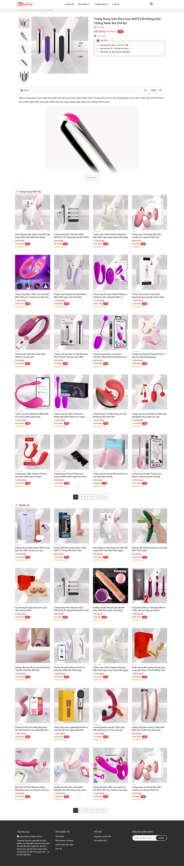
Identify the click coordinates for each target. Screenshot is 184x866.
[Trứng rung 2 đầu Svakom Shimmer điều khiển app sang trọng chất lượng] (110, 212)
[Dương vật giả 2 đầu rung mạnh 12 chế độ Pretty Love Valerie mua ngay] (110, 765)
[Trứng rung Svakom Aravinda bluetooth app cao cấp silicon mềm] (149, 272)
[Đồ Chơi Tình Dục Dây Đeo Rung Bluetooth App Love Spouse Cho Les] (32, 765)
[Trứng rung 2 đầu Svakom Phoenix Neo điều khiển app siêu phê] (32, 451)
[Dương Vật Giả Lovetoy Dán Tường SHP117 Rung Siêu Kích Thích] (71, 525)
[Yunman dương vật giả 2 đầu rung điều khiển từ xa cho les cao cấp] (110, 705)
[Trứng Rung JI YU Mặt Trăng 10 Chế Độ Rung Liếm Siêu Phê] (110, 392)
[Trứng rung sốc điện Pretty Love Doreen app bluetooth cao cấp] (149, 451)
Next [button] (85, 45)
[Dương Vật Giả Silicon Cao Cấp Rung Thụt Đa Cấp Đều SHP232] (32, 645)
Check (161, 838)
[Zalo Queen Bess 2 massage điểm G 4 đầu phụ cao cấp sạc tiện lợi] (149, 585)
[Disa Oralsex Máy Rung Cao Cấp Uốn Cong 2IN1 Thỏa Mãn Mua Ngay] (32, 212)
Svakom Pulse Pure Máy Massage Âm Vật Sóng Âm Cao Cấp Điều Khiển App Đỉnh (32, 730)
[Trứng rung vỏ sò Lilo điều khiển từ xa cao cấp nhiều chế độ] (110, 451)
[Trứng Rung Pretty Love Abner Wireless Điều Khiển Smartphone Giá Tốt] (110, 332)
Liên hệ (58, 848)
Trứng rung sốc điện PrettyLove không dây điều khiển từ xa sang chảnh (69, 417)
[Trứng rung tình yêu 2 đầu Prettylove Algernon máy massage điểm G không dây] (110, 272)
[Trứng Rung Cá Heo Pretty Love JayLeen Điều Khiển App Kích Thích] (71, 451)
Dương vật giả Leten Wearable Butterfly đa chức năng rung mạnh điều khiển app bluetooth (70, 790)
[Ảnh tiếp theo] (24, 80)
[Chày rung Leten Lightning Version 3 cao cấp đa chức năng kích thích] (71, 705)
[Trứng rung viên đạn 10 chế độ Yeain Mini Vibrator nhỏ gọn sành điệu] (71, 332)
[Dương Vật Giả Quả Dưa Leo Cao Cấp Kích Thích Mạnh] (149, 525)
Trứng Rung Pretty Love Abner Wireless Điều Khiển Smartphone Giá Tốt (110, 357)
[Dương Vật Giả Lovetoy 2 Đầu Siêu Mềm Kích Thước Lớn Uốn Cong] (149, 705)
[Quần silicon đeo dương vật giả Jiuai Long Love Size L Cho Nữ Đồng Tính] (149, 645)
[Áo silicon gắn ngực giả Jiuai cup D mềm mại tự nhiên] (32, 585)
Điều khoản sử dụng (64, 840)
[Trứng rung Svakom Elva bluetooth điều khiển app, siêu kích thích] (71, 272)
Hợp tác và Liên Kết (102, 836)
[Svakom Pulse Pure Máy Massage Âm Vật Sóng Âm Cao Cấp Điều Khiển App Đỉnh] (32, 705)
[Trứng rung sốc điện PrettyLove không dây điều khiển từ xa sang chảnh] (71, 392)
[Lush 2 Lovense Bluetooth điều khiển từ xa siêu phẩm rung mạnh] (32, 392)
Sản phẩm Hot (100, 840)
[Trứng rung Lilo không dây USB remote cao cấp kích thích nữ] (149, 212)
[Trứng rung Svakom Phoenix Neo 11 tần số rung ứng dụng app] (149, 332)
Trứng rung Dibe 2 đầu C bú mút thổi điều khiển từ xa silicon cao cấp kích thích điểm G (32, 297)
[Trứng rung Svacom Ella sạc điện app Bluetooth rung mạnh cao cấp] (149, 392)
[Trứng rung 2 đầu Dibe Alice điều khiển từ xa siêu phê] (32, 332)
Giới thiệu (59, 836)
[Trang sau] (105, 496)
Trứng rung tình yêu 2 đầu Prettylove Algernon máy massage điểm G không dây (110, 297)
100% (153, 90)
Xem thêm (91, 177)
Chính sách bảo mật (64, 844)
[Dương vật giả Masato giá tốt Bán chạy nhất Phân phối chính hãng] (110, 585)
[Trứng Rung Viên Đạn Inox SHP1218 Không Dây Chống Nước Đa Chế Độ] (59, 45)
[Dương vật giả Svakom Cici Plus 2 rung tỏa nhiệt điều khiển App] (71, 645)
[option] (24, 23)
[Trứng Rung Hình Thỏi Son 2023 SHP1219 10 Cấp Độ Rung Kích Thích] (71, 212)
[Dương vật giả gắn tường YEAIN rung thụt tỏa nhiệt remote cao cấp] (32, 525)
